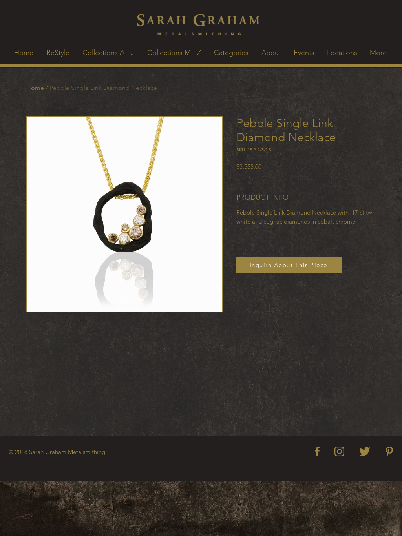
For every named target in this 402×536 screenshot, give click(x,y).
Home (35, 87)
